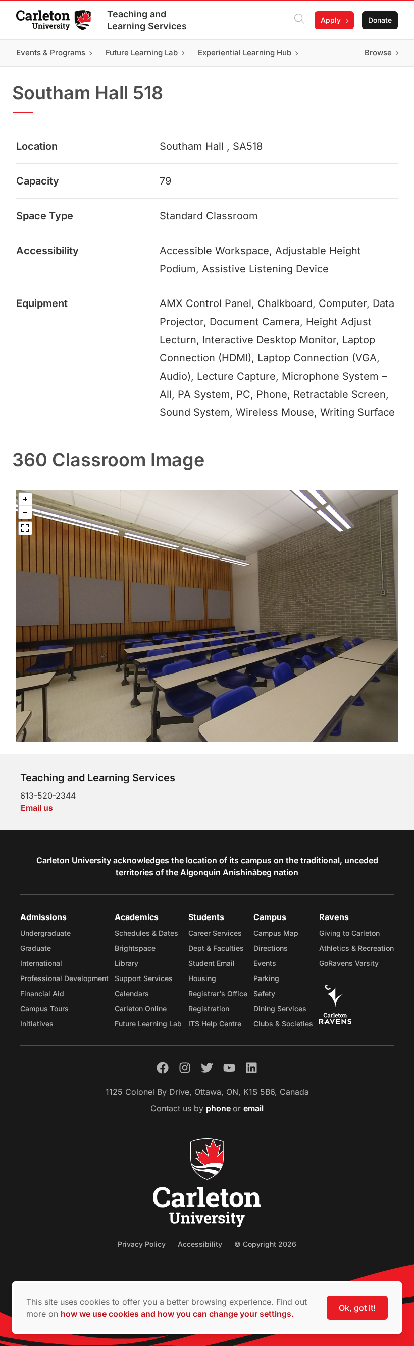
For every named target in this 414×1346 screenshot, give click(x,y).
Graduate (35, 948)
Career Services (215, 933)
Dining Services (279, 1008)
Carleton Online (141, 1008)
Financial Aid (42, 993)
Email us (37, 808)
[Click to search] (299, 20)
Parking (266, 978)
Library (126, 963)
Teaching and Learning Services (147, 20)
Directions (270, 948)
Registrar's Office (217, 993)
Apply (331, 20)
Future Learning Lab (148, 1023)
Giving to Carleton (349, 933)
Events (264, 963)
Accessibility (200, 1244)
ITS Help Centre (214, 1023)
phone (219, 1108)
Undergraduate (45, 933)
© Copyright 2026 (265, 1244)
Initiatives (37, 1023)
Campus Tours (44, 1008)
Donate (380, 20)
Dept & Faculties (216, 948)
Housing (202, 978)
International (41, 963)
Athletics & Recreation (356, 948)
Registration (208, 1008)
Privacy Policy (142, 1244)
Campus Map (275, 933)
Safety (264, 993)
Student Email (211, 963)
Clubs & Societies (283, 1023)
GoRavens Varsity (349, 963)
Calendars (132, 993)
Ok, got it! (357, 1308)
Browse (378, 52)
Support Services (144, 978)
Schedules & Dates (146, 933)
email (253, 1108)
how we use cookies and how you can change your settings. (177, 1314)
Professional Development (64, 978)
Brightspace (135, 948)
